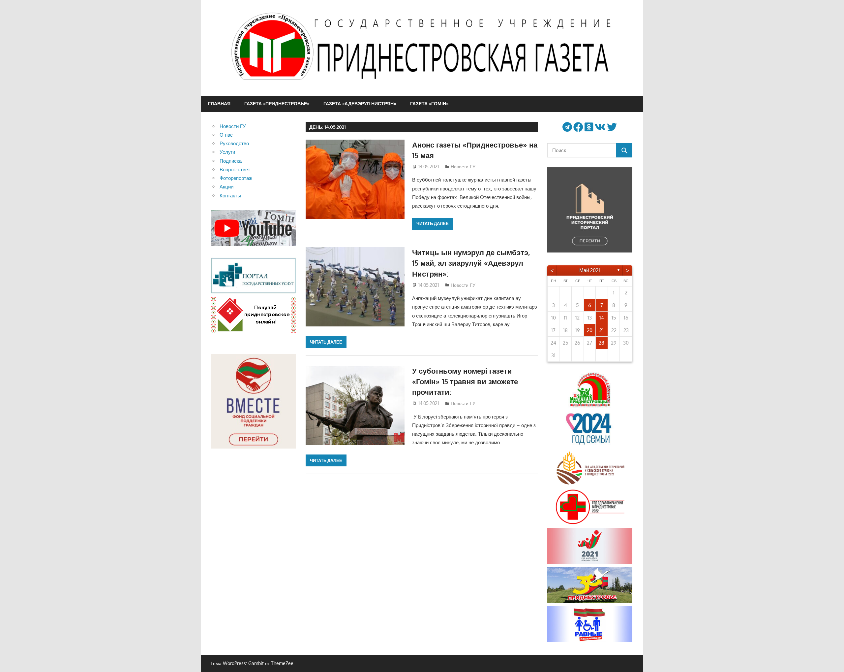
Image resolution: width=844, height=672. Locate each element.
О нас (226, 135)
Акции (226, 187)
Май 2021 (589, 270)
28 (601, 343)
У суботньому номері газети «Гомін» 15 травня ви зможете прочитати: (465, 381)
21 (601, 330)
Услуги (227, 152)
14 (601, 318)
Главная (219, 103)
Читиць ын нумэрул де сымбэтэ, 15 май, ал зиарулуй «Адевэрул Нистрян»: (471, 263)
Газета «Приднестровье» (277, 103)
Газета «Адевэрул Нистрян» (359, 103)
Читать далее (432, 223)
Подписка (231, 161)
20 (589, 330)
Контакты (230, 195)
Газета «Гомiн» (429, 103)
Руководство (234, 143)
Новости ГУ (463, 166)
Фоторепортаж (236, 178)
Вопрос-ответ (235, 169)
